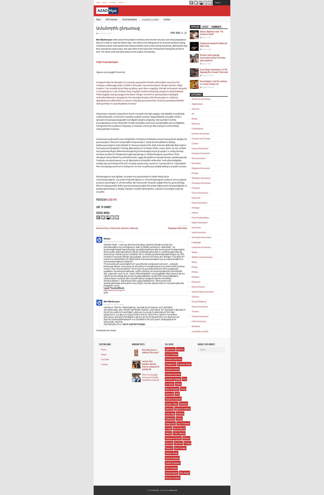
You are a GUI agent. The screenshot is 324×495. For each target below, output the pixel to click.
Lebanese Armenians (201, 247)
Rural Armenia (198, 287)
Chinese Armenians (200, 134)
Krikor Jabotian (179, 433)
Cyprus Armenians (200, 148)
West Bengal (184, 472)
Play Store (178, 443)
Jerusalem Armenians (201, 237)
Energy (195, 173)
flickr (201, 3)
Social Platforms (199, 302)
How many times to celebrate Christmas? (150, 351)
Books (194, 119)
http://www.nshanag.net (114, 290)
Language (196, 242)
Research (196, 282)
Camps (183, 388)
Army (184, 378)
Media (194, 252)
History (195, 213)
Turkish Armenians (200, 316)
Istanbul (168, 428)
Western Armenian (172, 477)
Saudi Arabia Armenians (203, 292)
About (105, 2)
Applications (197, 104)
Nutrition (169, 443)
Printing (187, 443)
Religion (195, 277)
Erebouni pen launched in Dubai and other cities (213, 44)
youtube (210, 3)
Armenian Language (172, 378)
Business (196, 124)
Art (193, 114)
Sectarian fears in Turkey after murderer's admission (117, 228)
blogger (205, 3)
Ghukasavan (170, 418)
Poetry (195, 267)
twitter (196, 3)
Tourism (195, 311)
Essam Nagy (170, 413)
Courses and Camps (201, 139)
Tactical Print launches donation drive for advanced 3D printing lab (150, 365)
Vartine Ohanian (171, 472)
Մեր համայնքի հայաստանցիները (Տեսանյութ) (150, 377)
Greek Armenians (199, 203)
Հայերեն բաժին (150, 19)
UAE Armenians (111, 19)
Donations (183, 403)
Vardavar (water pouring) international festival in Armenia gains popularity (212, 57)
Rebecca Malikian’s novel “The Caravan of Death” (211, 33)
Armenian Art (170, 364)
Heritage (195, 208)
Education (196, 163)
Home (98, 2)
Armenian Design (184, 364)
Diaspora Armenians (201, 153)
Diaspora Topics (171, 403)
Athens (178, 383)
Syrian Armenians (200, 307)
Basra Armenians (172, 388)
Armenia (195, 109)
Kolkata (168, 433)
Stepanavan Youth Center (177, 228)
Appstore (180, 349)
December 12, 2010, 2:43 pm (114, 242)
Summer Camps (171, 453)
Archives (167, 19)
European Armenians (201, 183)
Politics (195, 272)
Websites (196, 326)
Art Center (169, 383)
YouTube (112, 2)
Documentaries (198, 158)
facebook (191, 3)
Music (194, 262)
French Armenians (200, 193)
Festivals (196, 188)
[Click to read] (194, 34)
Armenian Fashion (172, 369)
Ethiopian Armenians (201, 178)
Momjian (186, 438)
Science (195, 297)
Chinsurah (169, 393)
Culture (195, 143)
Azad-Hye (112, 199)
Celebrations (197, 129)
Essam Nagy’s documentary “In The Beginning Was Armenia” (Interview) (214, 71)
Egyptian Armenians (201, 168)
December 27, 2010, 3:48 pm (114, 304)
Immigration (170, 423)
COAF (177, 393)
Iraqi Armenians (199, 232)
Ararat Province (171, 354)
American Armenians (201, 99)
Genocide (196, 198)
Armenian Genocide (172, 373)
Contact (121, 2)
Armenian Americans (173, 359)
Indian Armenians (199, 223)
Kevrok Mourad (179, 428)
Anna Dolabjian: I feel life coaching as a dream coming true (213, 82)
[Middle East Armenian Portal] (107, 12)
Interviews (196, 227)
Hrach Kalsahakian (129, 19)
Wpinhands (173, 490)
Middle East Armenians (202, 257)
